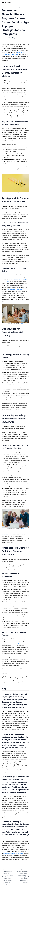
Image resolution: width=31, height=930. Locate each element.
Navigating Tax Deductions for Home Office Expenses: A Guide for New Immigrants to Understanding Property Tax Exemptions (8, 877)
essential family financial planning (16, 289)
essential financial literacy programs (13, 853)
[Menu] (28, 2)
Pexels (22, 193)
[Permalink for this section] (11, 76)
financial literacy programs (16, 643)
